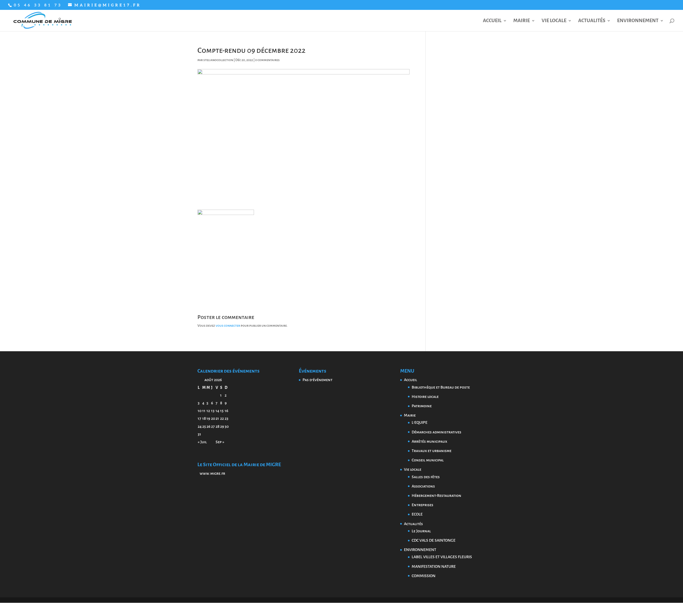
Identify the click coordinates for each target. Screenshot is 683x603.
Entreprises (422, 505)
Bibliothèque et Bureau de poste (441, 387)
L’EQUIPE (419, 422)
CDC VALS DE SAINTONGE (433, 540)
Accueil (492, 21)
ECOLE (417, 514)
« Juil (202, 442)
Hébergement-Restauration (436, 495)
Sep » (220, 442)
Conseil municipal (428, 460)
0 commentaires (267, 60)
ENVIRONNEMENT (637, 21)
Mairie (521, 21)
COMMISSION (423, 576)
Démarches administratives (436, 432)
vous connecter (228, 326)
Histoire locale (425, 396)
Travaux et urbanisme (431, 451)
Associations (423, 486)
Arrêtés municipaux (429, 441)
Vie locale (554, 21)
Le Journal (421, 531)
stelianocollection (218, 60)
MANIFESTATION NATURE (434, 566)
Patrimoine (422, 406)
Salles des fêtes (426, 477)
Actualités (591, 21)
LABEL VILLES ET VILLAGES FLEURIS (442, 557)
